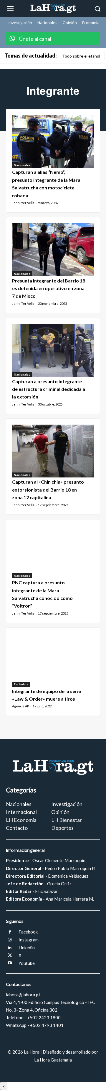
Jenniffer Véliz (23, 203)
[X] (10, 956)
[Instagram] (10, 940)
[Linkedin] (10, 948)
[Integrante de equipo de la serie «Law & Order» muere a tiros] (53, 660)
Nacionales (22, 165)
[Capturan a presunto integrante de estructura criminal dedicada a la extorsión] (53, 350)
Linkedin (27, 947)
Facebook (28, 931)
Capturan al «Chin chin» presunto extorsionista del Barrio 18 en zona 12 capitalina (48, 489)
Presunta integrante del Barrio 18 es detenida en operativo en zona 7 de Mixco (48, 288)
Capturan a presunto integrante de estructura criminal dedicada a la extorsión (48, 389)
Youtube (27, 963)
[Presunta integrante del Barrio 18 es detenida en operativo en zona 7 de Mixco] (53, 249)
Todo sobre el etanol (81, 55)
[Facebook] (10, 932)
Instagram (29, 939)
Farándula (21, 684)
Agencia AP (20, 706)
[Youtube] (10, 963)
